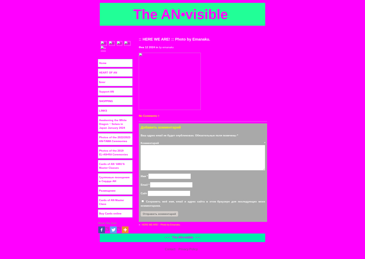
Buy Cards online (110, 213)
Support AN (106, 91)
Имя (144, 176)
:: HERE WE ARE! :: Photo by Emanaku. (174, 39)
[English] (105, 43)
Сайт (144, 193)
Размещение (107, 190)
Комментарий (203, 143)
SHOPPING (106, 101)
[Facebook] (103, 229)
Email (145, 184)
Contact (170, 249)
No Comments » (149, 115)
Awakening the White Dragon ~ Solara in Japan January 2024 (113, 124)
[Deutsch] (128, 43)
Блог (102, 82)
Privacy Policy (188, 249)
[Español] (113, 43)
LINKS (103, 110)
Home (102, 63)
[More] (125, 229)
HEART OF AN (108, 72)
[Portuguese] (120, 43)
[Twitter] (115, 229)
